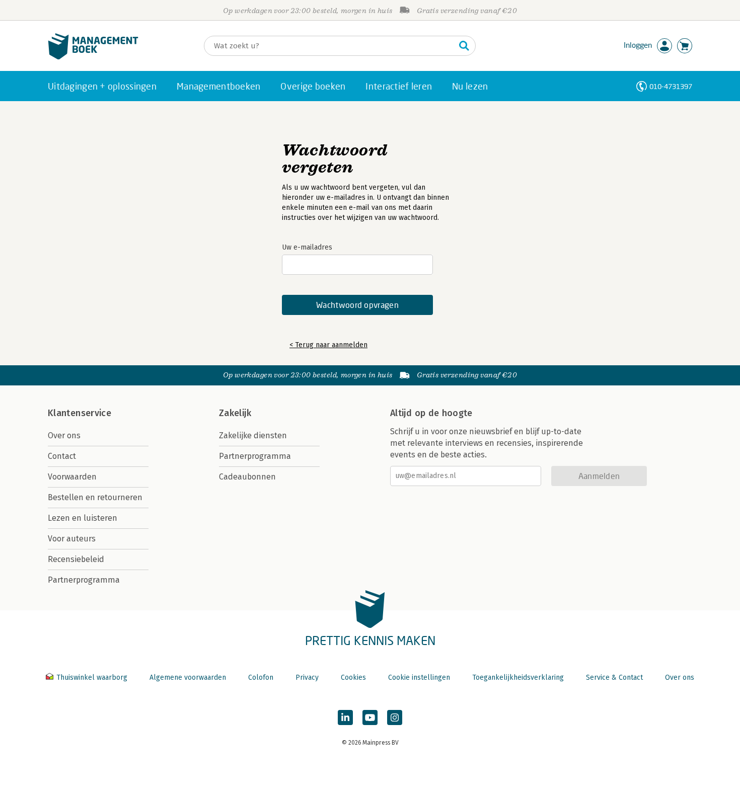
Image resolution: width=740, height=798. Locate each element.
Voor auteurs (72, 538)
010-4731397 (670, 86)
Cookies (353, 677)
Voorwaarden (72, 477)
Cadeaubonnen (247, 477)
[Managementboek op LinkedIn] (345, 717)
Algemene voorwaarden (188, 677)
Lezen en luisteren (82, 518)
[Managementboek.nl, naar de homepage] (93, 57)
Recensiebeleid (76, 559)
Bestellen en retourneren (95, 497)
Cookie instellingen (419, 677)
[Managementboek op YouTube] (370, 717)
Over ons (64, 435)
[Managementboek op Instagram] (394, 717)
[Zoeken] (464, 46)
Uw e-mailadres (307, 247)
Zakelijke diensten (253, 435)
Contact (62, 456)
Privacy (307, 677)
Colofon (260, 677)
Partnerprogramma (84, 580)
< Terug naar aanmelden (328, 345)
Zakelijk (235, 413)
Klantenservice (79, 413)
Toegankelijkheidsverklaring (518, 677)
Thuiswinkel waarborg (91, 677)
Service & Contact (614, 677)
